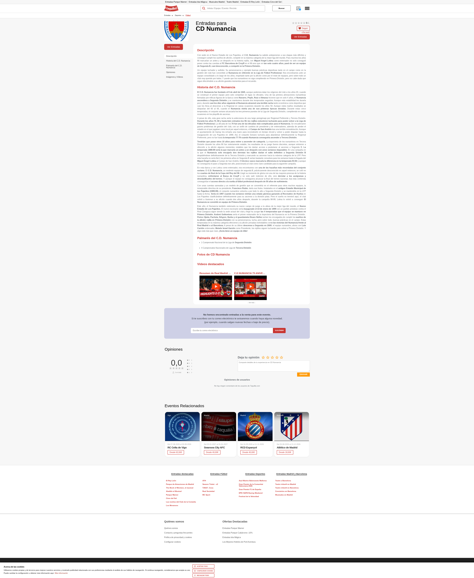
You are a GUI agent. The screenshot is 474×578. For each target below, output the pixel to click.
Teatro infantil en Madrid (285, 484)
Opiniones (170, 72)
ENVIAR (303, 374)
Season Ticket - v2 (210, 484)
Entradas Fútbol (218, 474)
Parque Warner (172, 495)
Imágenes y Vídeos (174, 77)
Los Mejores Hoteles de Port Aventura (239, 542)
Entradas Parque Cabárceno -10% (237, 533)
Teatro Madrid (232, 2)
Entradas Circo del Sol (271, 2)
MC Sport (206, 495)
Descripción (171, 56)
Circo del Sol (171, 498)
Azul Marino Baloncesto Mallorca (253, 481)
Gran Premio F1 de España (250, 489)
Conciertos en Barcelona (285, 491)
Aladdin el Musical (174, 491)
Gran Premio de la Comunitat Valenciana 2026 (251, 485)
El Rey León (171, 481)
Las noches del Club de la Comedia (181, 502)
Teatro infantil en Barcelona (287, 488)
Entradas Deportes (255, 474)
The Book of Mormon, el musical (179, 488)
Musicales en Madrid (284, 495)
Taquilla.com (169, 6)
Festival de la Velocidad (249, 496)
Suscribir (279, 330)
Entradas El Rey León (250, 2)
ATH (204, 481)
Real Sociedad (208, 491)
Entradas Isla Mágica (198, 2)
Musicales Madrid (217, 2)
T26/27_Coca (207, 488)
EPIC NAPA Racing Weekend (251, 493)
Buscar (282, 8)
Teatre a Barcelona (283, 481)
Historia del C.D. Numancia (178, 61)
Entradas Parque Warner (176, 2)
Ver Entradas (300, 36)
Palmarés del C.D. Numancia (174, 67)
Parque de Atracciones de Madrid (180, 484)
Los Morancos (172, 505)
